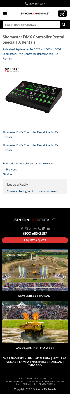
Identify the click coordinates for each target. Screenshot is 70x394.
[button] (5, 13)
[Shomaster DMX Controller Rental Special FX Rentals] (35, 97)
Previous (10, 169)
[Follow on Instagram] (26, 229)
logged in (28, 191)
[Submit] (63, 24)
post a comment (46, 163)
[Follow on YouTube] (48, 229)
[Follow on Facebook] (21, 229)
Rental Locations (44, 383)
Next (7, 174)
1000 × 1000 (52, 49)
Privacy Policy (43, 378)
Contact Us (23, 383)
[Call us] (39, 229)
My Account (24, 378)
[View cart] (62, 13)
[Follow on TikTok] (30, 229)
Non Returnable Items (50, 381)
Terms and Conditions (20, 381)
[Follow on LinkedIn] (43, 229)
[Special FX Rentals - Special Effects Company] (35, 13)
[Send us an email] (35, 229)
